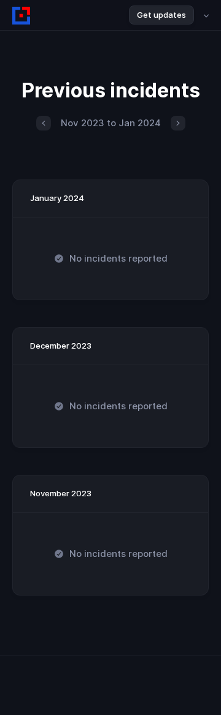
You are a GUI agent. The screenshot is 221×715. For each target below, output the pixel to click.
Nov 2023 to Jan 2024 (111, 123)
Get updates (161, 15)
